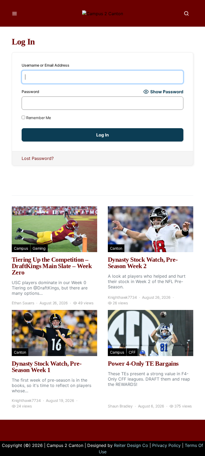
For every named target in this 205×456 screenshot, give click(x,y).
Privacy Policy (166, 445)
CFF (132, 352)
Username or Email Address (45, 65)
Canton (116, 248)
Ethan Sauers (23, 303)
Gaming (39, 248)
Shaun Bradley (120, 406)
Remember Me (38, 117)
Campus (21, 248)
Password (30, 91)
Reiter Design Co (131, 445)
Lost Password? (38, 158)
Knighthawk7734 (122, 297)
